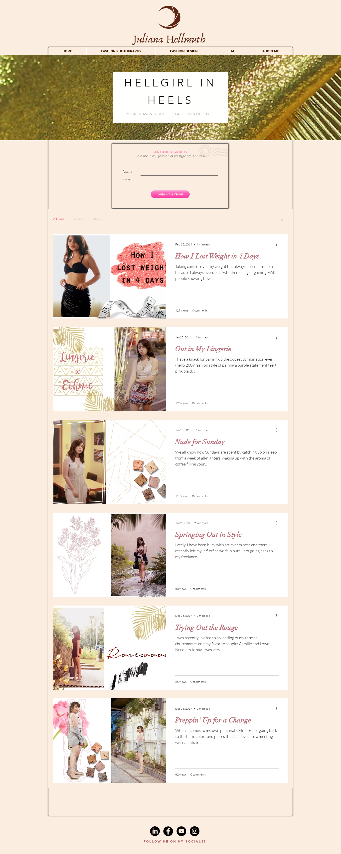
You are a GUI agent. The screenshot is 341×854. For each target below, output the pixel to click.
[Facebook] (168, 831)
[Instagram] (194, 831)
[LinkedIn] (155, 831)
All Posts (58, 219)
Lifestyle (98, 219)
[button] (281, 219)
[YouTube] (181, 831)
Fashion (78, 219)
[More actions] (278, 244)
